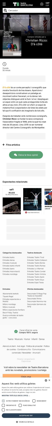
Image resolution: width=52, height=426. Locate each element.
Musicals (19, 339)
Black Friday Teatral (10, 313)
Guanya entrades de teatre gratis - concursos (13, 316)
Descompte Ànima (34, 298)
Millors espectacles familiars (14, 310)
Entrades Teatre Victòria (36, 274)
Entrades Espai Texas (35, 282)
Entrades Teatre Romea (36, 266)
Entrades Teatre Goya (35, 280)
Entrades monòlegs (10, 274)
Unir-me (26, 376)
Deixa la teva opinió (28, 155)
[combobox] (28, 10)
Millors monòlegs (9, 304)
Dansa (9, 18)
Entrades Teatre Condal (36, 271)
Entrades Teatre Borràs (36, 263)
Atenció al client (9, 346)
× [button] (49, 380)
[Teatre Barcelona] (23, 4)
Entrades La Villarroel (35, 269)
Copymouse (26, 361)
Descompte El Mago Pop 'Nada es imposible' (36, 295)
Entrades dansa (9, 260)
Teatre (10, 339)
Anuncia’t (36, 353)
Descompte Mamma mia (36, 301)
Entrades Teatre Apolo (35, 277)
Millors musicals (9, 307)
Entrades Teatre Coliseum (37, 260)
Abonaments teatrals (11, 294)
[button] (26, 395)
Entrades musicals (10, 263)
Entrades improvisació (11, 271)
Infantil (34, 339)
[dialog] (26, 401)
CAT (47, 3)
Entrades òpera (8, 269)
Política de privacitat (34, 346)
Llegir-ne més (30, 392)
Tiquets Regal (8, 296)
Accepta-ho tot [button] (26, 416)
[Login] (41, 4)
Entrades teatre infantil (11, 266)
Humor (27, 339)
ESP (47, 5)
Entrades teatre (8, 257)
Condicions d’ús (24, 349)
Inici (4, 18)
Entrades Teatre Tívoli (35, 257)
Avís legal (21, 346)
